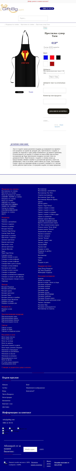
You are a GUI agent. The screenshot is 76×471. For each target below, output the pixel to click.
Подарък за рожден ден (9, 303)
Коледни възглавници (9, 288)
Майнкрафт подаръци (45, 272)
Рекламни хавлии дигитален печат (49, 300)
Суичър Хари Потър (8, 233)
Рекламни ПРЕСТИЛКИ (46, 294)
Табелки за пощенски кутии (11, 331)
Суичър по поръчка (8, 208)
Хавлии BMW (42, 244)
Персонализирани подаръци (12, 314)
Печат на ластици (7, 341)
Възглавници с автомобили (47, 190)
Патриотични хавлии (45, 231)
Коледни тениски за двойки (11, 297)
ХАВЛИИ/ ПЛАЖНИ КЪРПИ (47, 221)
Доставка (5, 407)
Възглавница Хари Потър (46, 197)
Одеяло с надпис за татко (46, 210)
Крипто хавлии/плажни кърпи (48, 223)
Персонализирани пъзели (10, 322)
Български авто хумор (9, 268)
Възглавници (42, 189)
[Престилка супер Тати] (25, 88)
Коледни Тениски (7, 228)
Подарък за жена (43, 249)
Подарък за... (7, 306)
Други (4, 214)
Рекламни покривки (44, 284)
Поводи (4, 284)
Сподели (20, 92)
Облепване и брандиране (10, 349)
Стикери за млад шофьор (10, 265)
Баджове (40, 278)
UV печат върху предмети (10, 362)
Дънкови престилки (8, 240)
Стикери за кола (7, 255)
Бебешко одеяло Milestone (46, 219)
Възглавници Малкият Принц (47, 199)
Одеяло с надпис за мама (46, 208)
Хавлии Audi (42, 247)
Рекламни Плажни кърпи (46, 298)
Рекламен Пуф (42, 305)
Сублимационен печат (9, 364)
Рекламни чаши (43, 290)
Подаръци (5, 217)
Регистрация (7, 397)
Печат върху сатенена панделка (12, 347)
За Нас (4, 388)
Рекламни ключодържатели (47, 307)
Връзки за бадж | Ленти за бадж (48, 282)
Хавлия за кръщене (44, 233)
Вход (4, 391)
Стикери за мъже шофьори (10, 261)
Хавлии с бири (43, 242)
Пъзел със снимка (7, 200)
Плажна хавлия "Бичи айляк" (47, 227)
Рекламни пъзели (43, 292)
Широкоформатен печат (9, 358)
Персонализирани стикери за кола (13, 279)
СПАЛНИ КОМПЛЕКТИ (10, 210)
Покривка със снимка (9, 198)
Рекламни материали (46, 276)
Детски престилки (7, 246)
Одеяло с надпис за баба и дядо (48, 214)
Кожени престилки (8, 242)
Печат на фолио (7, 360)
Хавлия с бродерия (44, 302)
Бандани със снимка (8, 212)
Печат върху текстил (8, 337)
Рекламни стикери (44, 288)
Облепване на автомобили (10, 351)
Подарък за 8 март (8, 301)
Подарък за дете (43, 262)
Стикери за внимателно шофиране (13, 274)
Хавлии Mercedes (7, 249)
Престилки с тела (7, 244)
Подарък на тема (44, 266)
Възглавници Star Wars (45, 193)
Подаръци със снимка (12, 24)
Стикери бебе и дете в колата (11, 263)
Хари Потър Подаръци (45, 268)
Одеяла (40, 201)
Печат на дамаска (7, 343)
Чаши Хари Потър (7, 253)
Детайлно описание (19, 144)
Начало (5, 385)
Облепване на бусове (8, 353)
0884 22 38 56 (48, 8)
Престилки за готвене (9, 235)
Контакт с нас (7, 404)
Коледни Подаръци (8, 287)
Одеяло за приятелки (45, 216)
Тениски (4, 220)
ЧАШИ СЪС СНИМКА (9, 206)
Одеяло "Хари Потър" (45, 205)
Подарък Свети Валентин (10, 299)
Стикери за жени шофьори (10, 259)
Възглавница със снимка (10, 191)
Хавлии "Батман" (43, 238)
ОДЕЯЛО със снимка (8, 202)
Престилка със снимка (27, 24)
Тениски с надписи (8, 224)
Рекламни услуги (8, 335)
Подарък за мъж (7, 309)
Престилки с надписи (9, 237)
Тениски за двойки (8, 226)
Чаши (3, 251)
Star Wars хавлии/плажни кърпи (48, 225)
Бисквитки (6, 400)
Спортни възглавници (45, 195)
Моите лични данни (49, 463)
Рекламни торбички (44, 296)
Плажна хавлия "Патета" (46, 229)
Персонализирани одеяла (10, 318)
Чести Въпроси (8, 394)
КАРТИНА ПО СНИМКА (10, 204)
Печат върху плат (7, 339)
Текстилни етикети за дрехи (11, 345)
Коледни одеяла (7, 291)
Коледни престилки (8, 293)
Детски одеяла (42, 203)
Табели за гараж (7, 329)
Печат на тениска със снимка (11, 195)
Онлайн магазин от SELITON (61, 464)
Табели (4, 325)
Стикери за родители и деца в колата (16, 367)
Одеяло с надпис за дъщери (47, 212)
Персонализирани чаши (9, 316)
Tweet (31, 92)
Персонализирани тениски (10, 320)
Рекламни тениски (44, 286)
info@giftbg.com (9, 419)
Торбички (5, 281)
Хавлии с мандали (44, 236)
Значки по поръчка (44, 280)
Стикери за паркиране (9, 272)
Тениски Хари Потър (8, 231)
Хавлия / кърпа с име (45, 240)
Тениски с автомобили (9, 222)
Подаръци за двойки (44, 251)
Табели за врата (7, 327)
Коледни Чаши (6, 295)
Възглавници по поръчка (46, 308)
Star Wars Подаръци (44, 270)
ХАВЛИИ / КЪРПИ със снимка (12, 197)
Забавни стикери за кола (10, 257)
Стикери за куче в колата (10, 270)
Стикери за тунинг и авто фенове (13, 276)
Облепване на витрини (9, 356)
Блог (28, 385)
